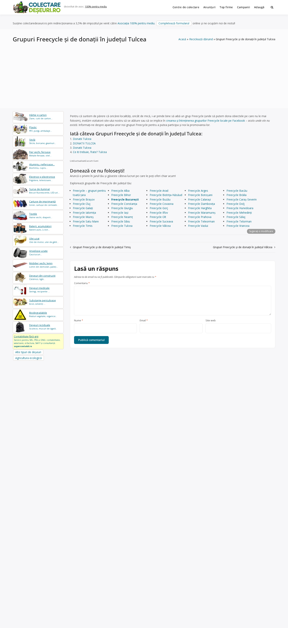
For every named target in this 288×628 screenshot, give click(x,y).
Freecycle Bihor (121, 195)
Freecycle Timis (82, 226)
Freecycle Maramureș (202, 212)
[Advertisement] (144, 72)
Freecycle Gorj (159, 208)
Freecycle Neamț (122, 217)
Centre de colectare (186, 7)
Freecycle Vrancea (237, 226)
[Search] (272, 7)
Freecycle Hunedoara (239, 208)
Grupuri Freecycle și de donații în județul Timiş (102, 247)
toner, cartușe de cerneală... (43, 203)
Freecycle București (125, 199)
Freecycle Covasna (161, 204)
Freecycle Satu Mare (86, 221)
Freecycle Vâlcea (160, 226)
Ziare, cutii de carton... (41, 116)
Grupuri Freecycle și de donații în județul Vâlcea (242, 247)
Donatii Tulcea (82, 139)
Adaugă (259, 7)
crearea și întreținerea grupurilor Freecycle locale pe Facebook (205, 120)
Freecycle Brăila (236, 195)
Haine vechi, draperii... (40, 215)
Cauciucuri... (38, 252)
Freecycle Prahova (199, 217)
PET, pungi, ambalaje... (40, 129)
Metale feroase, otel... (40, 153)
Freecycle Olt (158, 217)
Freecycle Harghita (200, 208)
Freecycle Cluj (81, 204)
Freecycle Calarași (199, 199)
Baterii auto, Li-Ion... (40, 228)
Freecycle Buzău (160, 199)
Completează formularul (173, 23)
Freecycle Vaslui (198, 226)
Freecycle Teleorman (201, 221)
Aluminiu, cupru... (42, 166)
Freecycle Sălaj (235, 217)
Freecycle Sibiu (120, 221)
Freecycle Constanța (124, 204)
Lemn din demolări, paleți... (43, 265)
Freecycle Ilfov (159, 212)
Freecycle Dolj (235, 204)
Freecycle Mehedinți (239, 212)
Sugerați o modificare (261, 231)
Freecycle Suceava (161, 221)
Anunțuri (209, 7)
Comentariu (82, 283)
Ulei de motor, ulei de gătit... (44, 240)
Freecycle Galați (83, 208)
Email (144, 320)
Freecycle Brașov (84, 199)
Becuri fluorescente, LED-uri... (44, 191)
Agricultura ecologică (28, 358)
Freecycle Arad (159, 190)
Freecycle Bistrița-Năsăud (166, 195)
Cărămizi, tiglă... (42, 277)
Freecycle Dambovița (201, 204)
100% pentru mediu (96, 6)
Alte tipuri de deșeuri (28, 352)
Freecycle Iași (119, 212)
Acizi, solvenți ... (42, 302)
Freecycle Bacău (236, 190)
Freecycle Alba (120, 190)
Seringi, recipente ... (39, 289)
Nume (78, 320)
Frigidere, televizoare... (42, 178)
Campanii (243, 7)
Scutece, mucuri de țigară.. (43, 327)
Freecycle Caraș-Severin (241, 199)
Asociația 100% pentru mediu (136, 23)
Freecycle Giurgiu (122, 208)
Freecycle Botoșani (200, 195)
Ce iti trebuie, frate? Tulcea (90, 152)
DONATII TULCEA (84, 143)
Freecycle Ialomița (84, 212)
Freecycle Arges (198, 190)
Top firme (226, 7)
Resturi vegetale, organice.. (43, 314)
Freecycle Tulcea (121, 226)
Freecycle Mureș (83, 217)
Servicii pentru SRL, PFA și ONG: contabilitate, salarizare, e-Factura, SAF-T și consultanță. (37, 341)
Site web (211, 320)
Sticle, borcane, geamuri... (42, 141)
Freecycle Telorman (239, 221)
